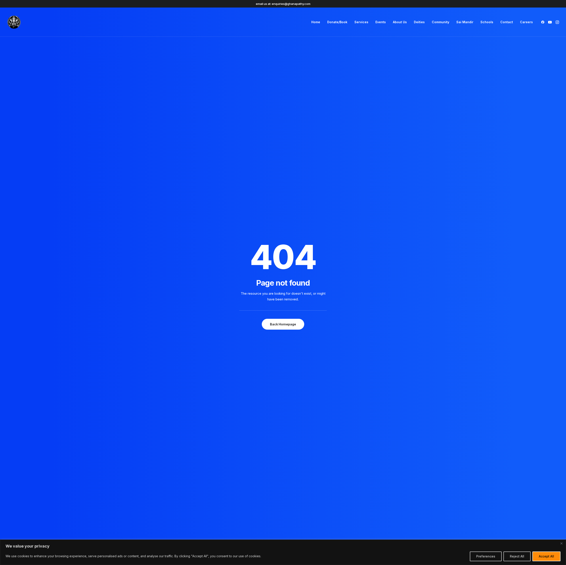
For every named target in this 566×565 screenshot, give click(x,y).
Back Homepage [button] (283, 324)
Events (380, 22)
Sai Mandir (464, 22)
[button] (543, 22)
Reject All (517, 556)
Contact (506, 22)
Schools (486, 22)
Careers (526, 22)
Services (361, 22)
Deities (419, 22)
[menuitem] (315, 22)
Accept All (546, 556)
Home (315, 22)
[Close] (561, 543)
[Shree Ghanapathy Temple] (14, 22)
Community (440, 22)
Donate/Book (337, 22)
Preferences (485, 556)
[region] (283, 552)
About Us (400, 22)
